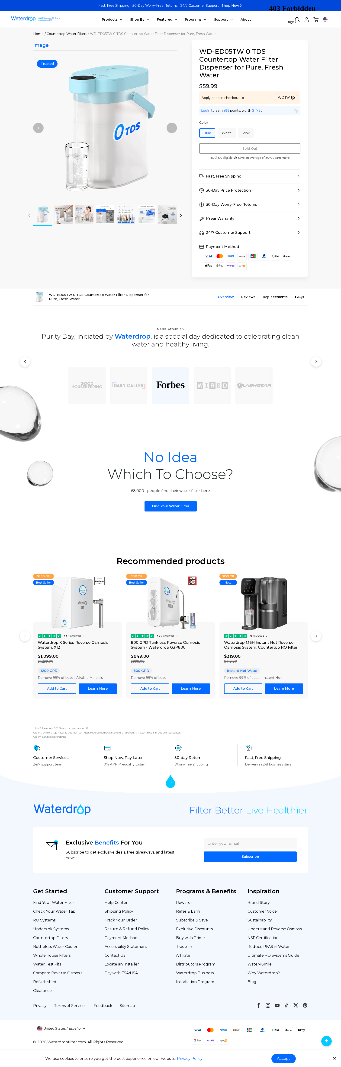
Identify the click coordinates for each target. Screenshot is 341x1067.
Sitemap (127, 1005)
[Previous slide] (25, 636)
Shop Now (230, 5)
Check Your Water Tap (54, 911)
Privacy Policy (190, 1058)
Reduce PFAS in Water (269, 946)
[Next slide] (316, 361)
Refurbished (44, 982)
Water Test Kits (47, 964)
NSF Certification (263, 938)
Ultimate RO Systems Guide (273, 955)
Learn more (281, 157)
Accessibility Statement (126, 946)
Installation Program (195, 982)
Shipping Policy (119, 911)
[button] (249, 176)
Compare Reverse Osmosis (57, 973)
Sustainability (260, 920)
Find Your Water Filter (170, 506)
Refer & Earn (188, 911)
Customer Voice (262, 911)
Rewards (184, 902)
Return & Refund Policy (127, 929)
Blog (252, 982)
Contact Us (115, 955)
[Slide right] (172, 128)
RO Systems (44, 920)
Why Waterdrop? (264, 973)
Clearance (42, 990)
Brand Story (259, 902)
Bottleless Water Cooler (55, 946)
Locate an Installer (122, 964)
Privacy (40, 1005)
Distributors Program (195, 964)
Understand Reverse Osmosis (275, 929)
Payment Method (121, 938)
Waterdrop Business (195, 973)
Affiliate (183, 955)
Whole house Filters (52, 955)
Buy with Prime (190, 938)
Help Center (116, 902)
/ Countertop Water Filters (66, 34)
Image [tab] (41, 45)
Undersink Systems (51, 929)
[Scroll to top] (170, 781)
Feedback (103, 1005)
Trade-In (184, 946)
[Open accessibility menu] (326, 1041)
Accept (283, 1058)
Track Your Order (121, 920)
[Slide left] (38, 128)
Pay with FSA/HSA (121, 973)
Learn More (98, 688)
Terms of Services (70, 1005)
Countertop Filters (50, 938)
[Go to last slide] (25, 361)
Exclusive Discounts (194, 929)
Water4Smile (260, 964)
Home (38, 34)
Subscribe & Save (192, 920)
